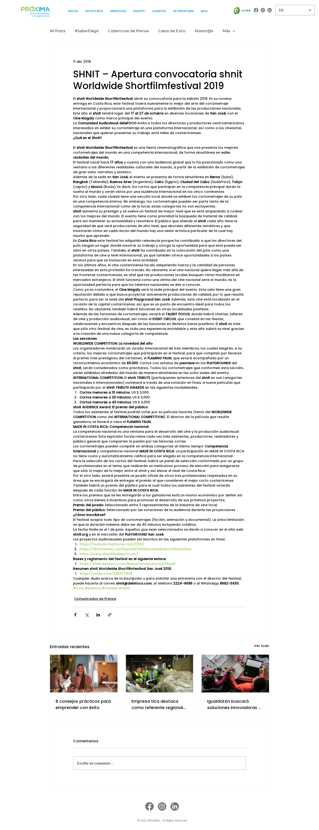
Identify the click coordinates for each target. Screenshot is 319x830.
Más (226, 31)
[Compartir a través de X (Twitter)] (87, 614)
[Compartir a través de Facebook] (75, 614)
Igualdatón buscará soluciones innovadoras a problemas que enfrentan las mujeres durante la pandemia (234, 704)
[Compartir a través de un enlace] (109, 614)
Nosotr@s (204, 31)
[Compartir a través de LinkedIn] (98, 614)
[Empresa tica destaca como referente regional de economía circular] (159, 673)
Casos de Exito (171, 31)
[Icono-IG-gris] (262, 10)
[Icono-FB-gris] (256, 10)
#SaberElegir (87, 31)
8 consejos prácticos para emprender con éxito (83, 704)
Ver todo (261, 645)
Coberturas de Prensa (128, 31)
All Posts (57, 31)
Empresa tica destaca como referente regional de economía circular (157, 704)
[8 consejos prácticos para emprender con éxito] (83, 673)
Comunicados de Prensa (95, 598)
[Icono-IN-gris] (269, 10)
